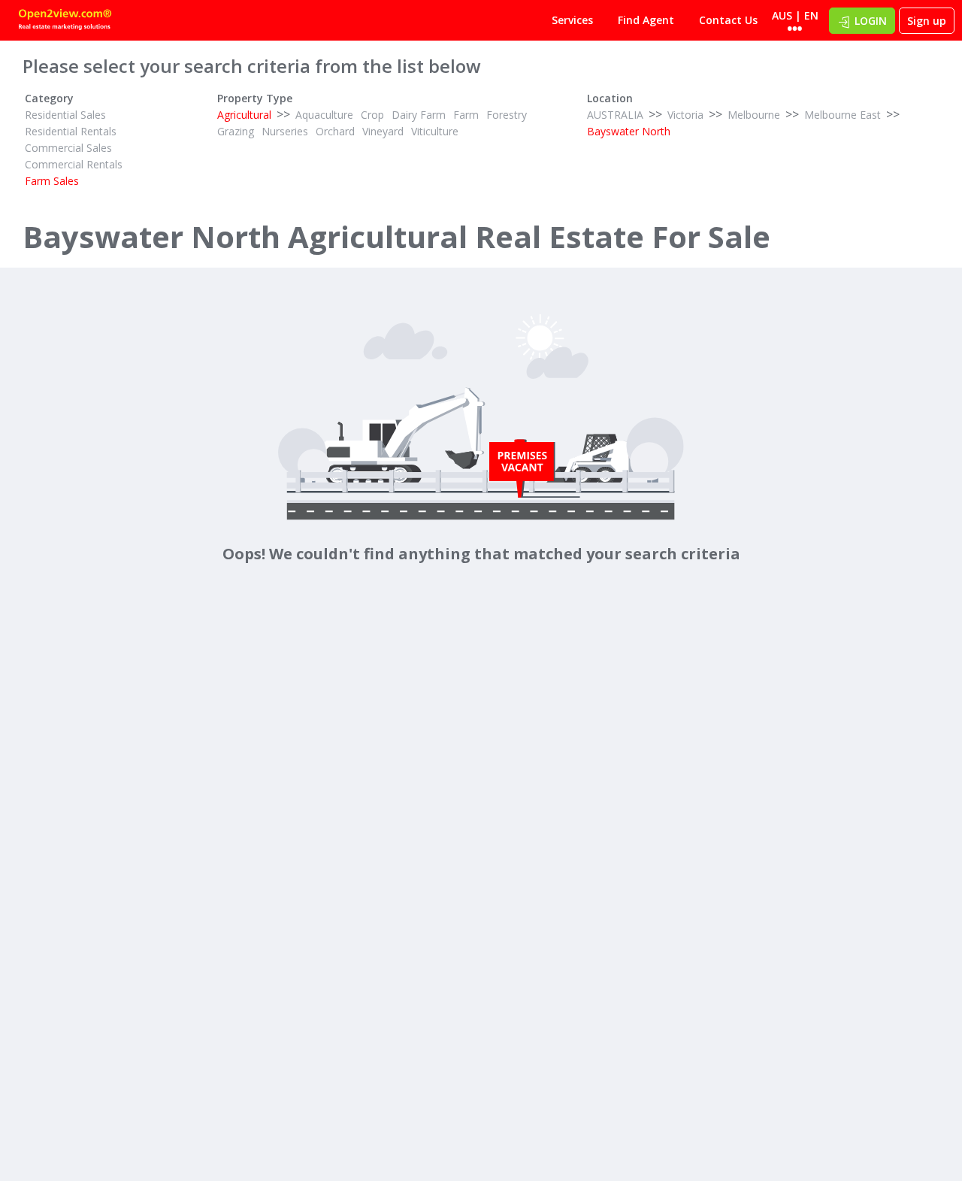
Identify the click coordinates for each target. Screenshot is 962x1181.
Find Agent (646, 20)
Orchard (335, 131)
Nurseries (285, 131)
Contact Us (728, 20)
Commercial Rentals (74, 164)
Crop (372, 115)
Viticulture (434, 131)
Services (572, 20)
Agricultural (244, 115)
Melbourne (754, 115)
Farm (466, 115)
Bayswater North (628, 131)
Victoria (685, 115)
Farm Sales (52, 181)
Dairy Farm (419, 115)
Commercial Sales (68, 148)
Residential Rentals (70, 131)
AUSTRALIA (615, 115)
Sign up (926, 21)
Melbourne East (842, 115)
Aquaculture (324, 115)
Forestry (506, 115)
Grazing (235, 131)
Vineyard (383, 131)
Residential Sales (65, 115)
